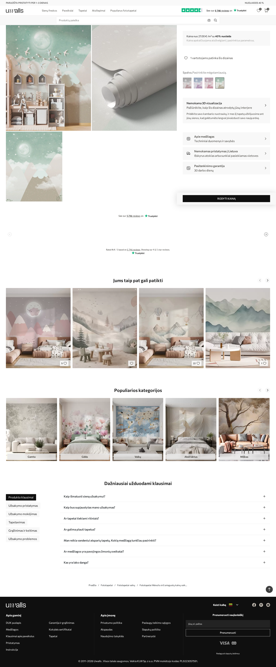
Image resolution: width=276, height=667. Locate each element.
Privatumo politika (111, 622)
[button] (259, 280)
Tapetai (53, 636)
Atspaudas (106, 629)
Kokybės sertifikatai (60, 629)
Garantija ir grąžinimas (61, 622)
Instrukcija (12, 649)
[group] (31, 429)
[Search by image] (209, 20)
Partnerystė (148, 636)
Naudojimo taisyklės (112, 636)
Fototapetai (107, 585)
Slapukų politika (151, 629)
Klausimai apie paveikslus (20, 636)
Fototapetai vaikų (126, 585)
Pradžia (92, 585)
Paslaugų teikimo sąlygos (156, 622)
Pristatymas (13, 642)
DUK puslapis (13, 622)
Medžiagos (12, 629)
